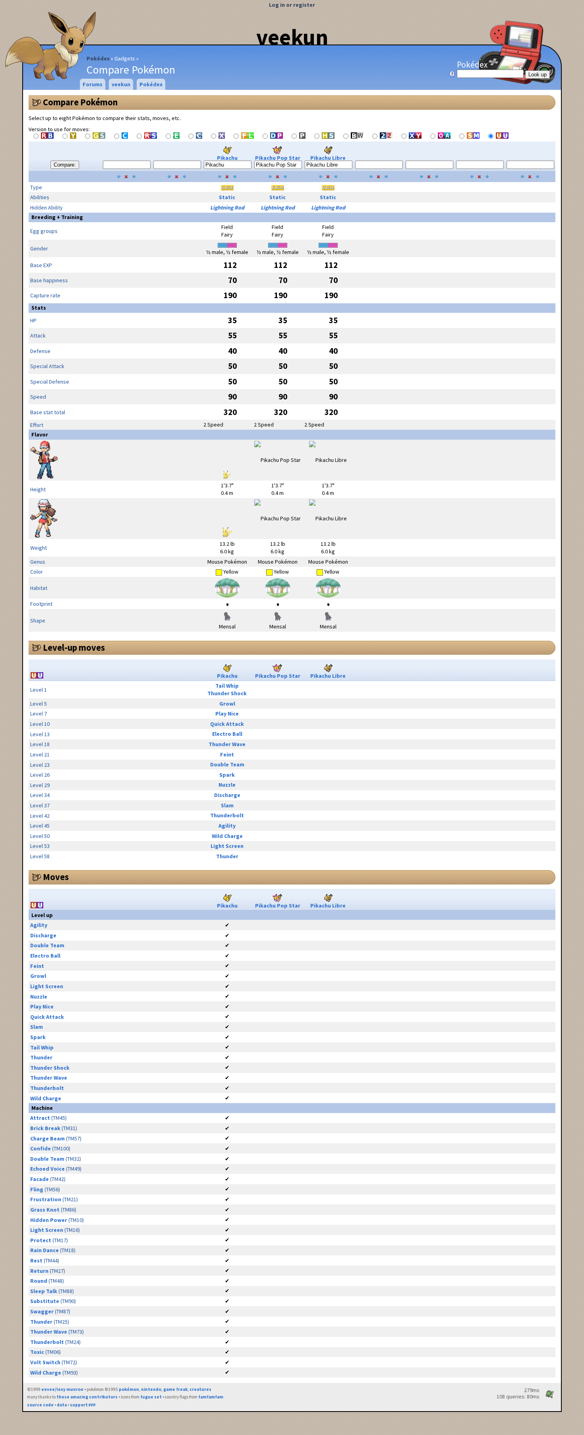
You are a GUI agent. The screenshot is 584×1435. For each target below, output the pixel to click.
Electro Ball (227, 733)
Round (38, 1280)
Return (39, 1270)
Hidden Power (48, 1220)
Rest (36, 1260)
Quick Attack (227, 723)
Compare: (65, 165)
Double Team (227, 764)
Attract (40, 1117)
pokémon (129, 1389)
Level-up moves (74, 647)
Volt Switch (45, 1362)
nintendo (151, 1389)
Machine (42, 1107)
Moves (56, 876)
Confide (40, 1148)
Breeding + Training (57, 217)
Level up (42, 915)
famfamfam (210, 1397)
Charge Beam (47, 1138)
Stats (38, 307)
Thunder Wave (227, 744)
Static (227, 197)
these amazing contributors (87, 1397)
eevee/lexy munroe (62, 1389)
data (62, 1405)
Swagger (42, 1311)
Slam (227, 805)
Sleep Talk (43, 1291)
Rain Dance (44, 1250)
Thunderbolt (227, 815)
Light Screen (227, 845)
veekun (292, 37)
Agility (227, 825)
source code (40, 1405)
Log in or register (292, 4)
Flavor (39, 434)
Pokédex (98, 58)
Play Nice (227, 713)
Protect (40, 1240)
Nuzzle (227, 784)
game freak (175, 1389)
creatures (200, 1389)
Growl (227, 703)
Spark (227, 774)
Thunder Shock (227, 693)
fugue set (151, 1397)
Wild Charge (227, 836)
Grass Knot (45, 1209)
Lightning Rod (227, 207)
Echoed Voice (47, 1168)
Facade (39, 1179)
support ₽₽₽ (83, 1405)
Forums (92, 84)
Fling (36, 1189)
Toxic (37, 1351)
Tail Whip (227, 685)
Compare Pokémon (80, 102)
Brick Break (45, 1128)
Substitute (44, 1301)
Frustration (45, 1199)
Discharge (227, 795)
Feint (227, 754)
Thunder (227, 856)
